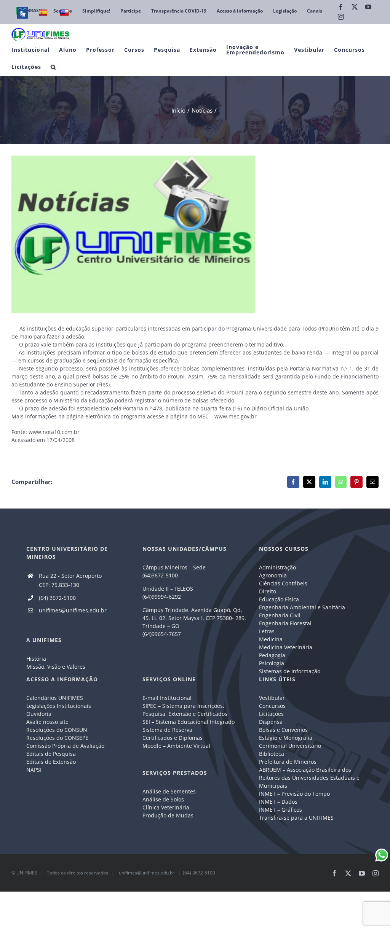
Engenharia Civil (279, 615)
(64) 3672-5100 (57, 597)
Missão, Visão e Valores (55, 666)
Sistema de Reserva (167, 729)
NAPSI (34, 769)
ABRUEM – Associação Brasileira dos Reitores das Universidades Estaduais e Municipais (309, 777)
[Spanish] (44, 13)
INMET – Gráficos (280, 809)
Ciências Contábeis (283, 583)
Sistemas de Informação (289, 671)
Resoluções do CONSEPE (57, 737)
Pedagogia (272, 655)
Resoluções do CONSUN (56, 729)
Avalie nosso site (47, 721)
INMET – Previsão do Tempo (294, 793)
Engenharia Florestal (285, 623)
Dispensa (271, 721)
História (36, 658)
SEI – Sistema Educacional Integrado (188, 721)
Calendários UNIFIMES (54, 697)
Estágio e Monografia (285, 737)
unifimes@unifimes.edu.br (73, 610)
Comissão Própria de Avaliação (65, 745)
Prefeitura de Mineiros (287, 761)
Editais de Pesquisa (51, 753)
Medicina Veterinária (285, 647)
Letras (267, 631)
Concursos (272, 705)
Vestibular (272, 697)
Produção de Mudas (167, 815)
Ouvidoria (38, 713)
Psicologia (271, 663)
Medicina (271, 639)
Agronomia (273, 575)
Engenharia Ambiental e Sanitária (302, 607)
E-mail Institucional (167, 697)
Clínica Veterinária (165, 807)
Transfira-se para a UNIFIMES (296, 817)
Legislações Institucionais (58, 705)
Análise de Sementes (169, 791)
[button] (53, 66)
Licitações (271, 713)
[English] (65, 13)
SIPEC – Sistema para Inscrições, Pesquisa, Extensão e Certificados (184, 709)
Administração (277, 567)
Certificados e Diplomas (172, 737)
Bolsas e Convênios (283, 729)
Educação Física (279, 599)
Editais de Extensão (51, 761)
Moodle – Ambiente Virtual (176, 745)
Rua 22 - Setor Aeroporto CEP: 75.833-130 (70, 580)
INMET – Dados (278, 801)
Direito (267, 591)
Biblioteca (271, 753)
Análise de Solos (163, 799)
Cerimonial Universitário (290, 745)
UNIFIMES (26, 873)
